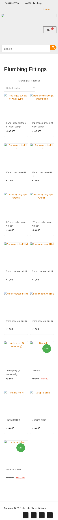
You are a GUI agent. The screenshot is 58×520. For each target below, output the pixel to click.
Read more (22, 125)
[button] (29, 39)
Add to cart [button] (48, 125)
